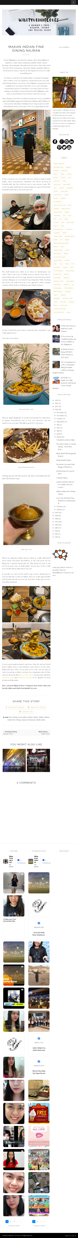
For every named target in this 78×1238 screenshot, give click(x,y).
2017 (56, 522)
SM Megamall (58, 288)
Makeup (56, 246)
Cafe (69, 177)
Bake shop (64, 170)
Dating (56, 198)
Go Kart (56, 222)
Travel (56, 302)
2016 (56, 525)
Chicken (61, 188)
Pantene (67, 260)
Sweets (56, 295)
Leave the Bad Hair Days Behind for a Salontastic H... (65, 500)
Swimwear (57, 298)
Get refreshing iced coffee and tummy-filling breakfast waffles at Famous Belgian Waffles (64, 367)
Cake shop (57, 181)
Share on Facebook (16, 707)
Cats (55, 188)
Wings (55, 305)
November (61, 416)
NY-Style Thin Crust (60, 257)
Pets (72, 264)
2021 (56, 409)
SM (73, 284)
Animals (68, 167)
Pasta (61, 264)
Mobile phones (58, 250)
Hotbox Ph (69, 229)
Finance (67, 212)
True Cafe (63, 302)
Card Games (66, 184)
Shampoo (66, 284)
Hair (62, 222)
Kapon (55, 239)
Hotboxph (57, 233)
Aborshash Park (58, 167)
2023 (57, 403)
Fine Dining (13, 717)
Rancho (66, 274)
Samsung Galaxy (59, 281)
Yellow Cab (63, 305)
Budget (56, 177)
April (58, 434)
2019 (56, 516)
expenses (56, 208)
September (61, 422)
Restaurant (32, 720)
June (58, 428)
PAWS (66, 264)
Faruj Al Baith (58, 212)
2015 (56, 528)
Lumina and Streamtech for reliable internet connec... (65, 484)
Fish (64, 215)
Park (55, 264)
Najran (24, 720)
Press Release (70, 271)
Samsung (66, 277)
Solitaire (67, 291)
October (60, 419)
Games (66, 219)
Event (70, 205)
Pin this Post (27, 711)
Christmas (70, 188)
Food (20, 717)
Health (56, 226)
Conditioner (57, 195)
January (60, 509)
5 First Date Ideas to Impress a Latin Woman (68, 328)
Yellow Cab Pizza (59, 312)
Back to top (70, 1235)
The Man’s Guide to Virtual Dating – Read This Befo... (66, 446)
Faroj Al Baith (66, 208)
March (59, 437)
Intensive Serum (69, 236)
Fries (55, 219)
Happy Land (70, 222)
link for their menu (26, 675)
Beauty (56, 174)
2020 (57, 513)
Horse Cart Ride (58, 229)
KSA (61, 239)
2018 (56, 519)
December (61, 412)
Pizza (71, 267)
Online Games (58, 260)
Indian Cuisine (33, 717)
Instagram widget (14, 1225)
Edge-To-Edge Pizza (59, 205)
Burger (63, 177)
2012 (56, 537)
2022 (57, 406)
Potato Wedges (58, 271)
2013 (56, 534)
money (67, 250)
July (58, 425)
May (58, 431)
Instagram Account (25, 678)
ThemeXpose (17, 1235)
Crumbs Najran (34, 768)
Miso (62, 246)
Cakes (64, 181)
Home (62, 226)
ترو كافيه (69, 312)
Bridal (62, 174)
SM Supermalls (68, 288)
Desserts (63, 198)
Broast (69, 174)
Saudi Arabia (40, 720)
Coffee (56, 191)
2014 (56, 531)
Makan (41, 717)
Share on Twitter (38, 707)
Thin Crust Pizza (67, 298)
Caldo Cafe (57, 184)
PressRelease (57, 274)
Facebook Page (8, 678)
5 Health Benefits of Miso (65, 440)
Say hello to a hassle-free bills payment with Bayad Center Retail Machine (64, 383)
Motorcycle (57, 253)
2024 (57, 400)
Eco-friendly (57, 201)
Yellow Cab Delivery (60, 309)
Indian (24, 717)
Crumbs (66, 195)
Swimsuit (63, 295)
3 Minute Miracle (59, 163)
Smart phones (58, 291)
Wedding (71, 302)
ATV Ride (56, 170)
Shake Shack (57, 284)
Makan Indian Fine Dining (61, 243)
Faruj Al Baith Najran (13, 768)
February (60, 506)
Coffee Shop (64, 191)
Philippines (57, 267)
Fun (60, 219)
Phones (65, 267)
